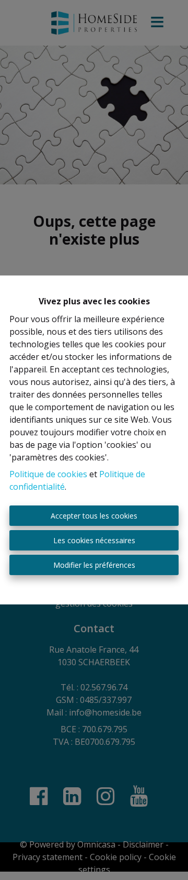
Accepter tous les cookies (94, 516)
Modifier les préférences (94, 565)
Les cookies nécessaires (94, 540)
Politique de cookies (48, 474)
